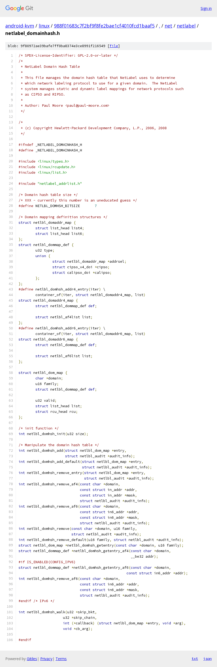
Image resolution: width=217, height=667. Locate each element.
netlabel (186, 26)
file (114, 46)
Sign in (206, 8)
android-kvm (19, 26)
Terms (61, 658)
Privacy (46, 658)
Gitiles (32, 658)
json (207, 658)
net (168, 26)
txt (195, 658)
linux (44, 26)
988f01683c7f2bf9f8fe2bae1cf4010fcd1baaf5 (104, 26)
